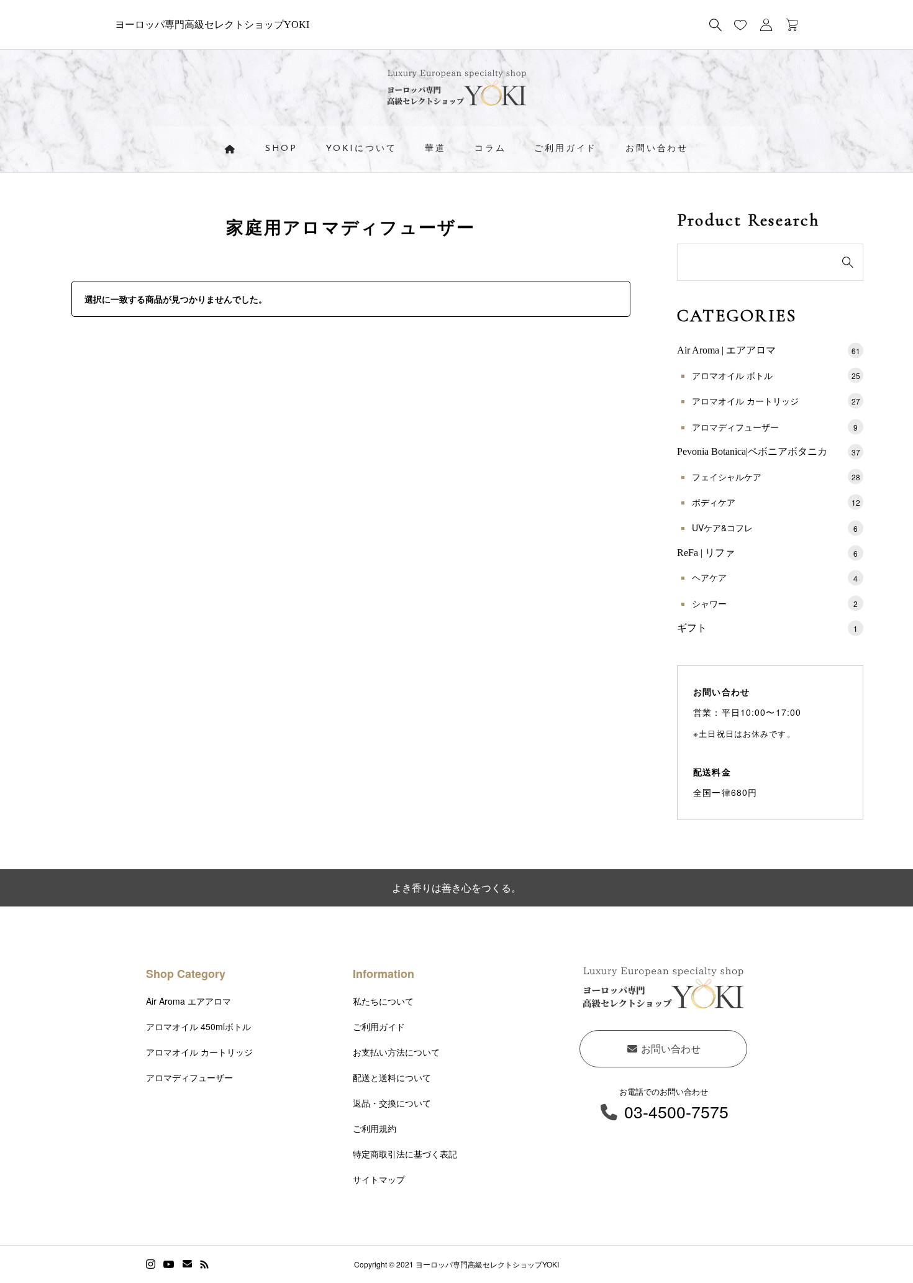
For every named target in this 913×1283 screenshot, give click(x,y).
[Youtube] (169, 1264)
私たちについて (383, 1001)
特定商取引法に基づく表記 (405, 1154)
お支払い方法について (396, 1052)
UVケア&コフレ (775, 527)
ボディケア (776, 502)
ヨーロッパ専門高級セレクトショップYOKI (212, 24)
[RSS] (204, 1264)
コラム (490, 148)
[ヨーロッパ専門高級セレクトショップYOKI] (457, 91)
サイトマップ (379, 1179)
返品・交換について (392, 1103)
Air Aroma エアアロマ (188, 1001)
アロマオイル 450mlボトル (198, 1026)
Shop (281, 148)
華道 (435, 148)
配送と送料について (392, 1077)
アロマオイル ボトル (776, 375)
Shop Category (185, 974)
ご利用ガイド (565, 148)
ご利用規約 (374, 1128)
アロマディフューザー (775, 427)
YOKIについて (361, 148)
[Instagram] (150, 1264)
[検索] (715, 24)
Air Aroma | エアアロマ (768, 350)
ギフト (767, 628)
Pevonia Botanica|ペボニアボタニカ (768, 451)
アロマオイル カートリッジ (776, 401)
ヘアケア (775, 577)
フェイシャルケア (776, 476)
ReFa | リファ (767, 552)
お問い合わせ (656, 148)
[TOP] (874, 1244)
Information (383, 974)
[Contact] (187, 1264)
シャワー (775, 603)
